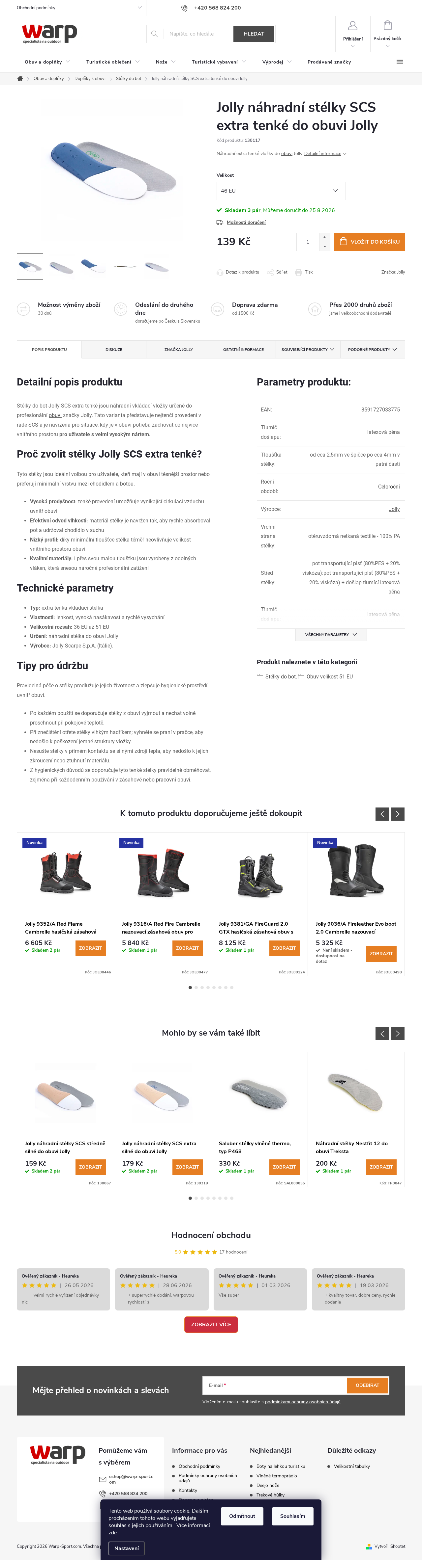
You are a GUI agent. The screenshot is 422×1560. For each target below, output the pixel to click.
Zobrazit (90, 948)
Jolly (394, 509)
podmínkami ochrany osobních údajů (303, 1402)
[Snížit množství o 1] (324, 246)
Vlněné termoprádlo (276, 1476)
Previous (382, 814)
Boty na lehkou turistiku (280, 1466)
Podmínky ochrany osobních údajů (208, 1478)
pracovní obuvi (173, 780)
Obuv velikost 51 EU (330, 677)
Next (398, 814)
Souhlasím (292, 1516)
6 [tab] (220, 987)
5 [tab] (214, 987)
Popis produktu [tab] (49, 349)
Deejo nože (267, 1485)
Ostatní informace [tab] (243, 349)
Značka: (393, 272)
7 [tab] (225, 987)
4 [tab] (208, 987)
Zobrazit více (211, 1324)
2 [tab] (196, 987)
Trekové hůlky (270, 1495)
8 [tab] (231, 987)
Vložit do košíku (375, 242)
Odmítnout (242, 1516)
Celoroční (389, 487)
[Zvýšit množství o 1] (324, 237)
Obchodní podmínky (36, 8)
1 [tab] (190, 987)
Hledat (254, 34)
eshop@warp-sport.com (131, 1479)
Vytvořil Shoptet (390, 1546)
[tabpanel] (65, 904)
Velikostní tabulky (352, 1466)
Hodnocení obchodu (211, 1235)
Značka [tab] (179, 349)
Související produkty (304, 349)
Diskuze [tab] (114, 349)
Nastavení (126, 1548)
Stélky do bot (280, 677)
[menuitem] (47, 62)
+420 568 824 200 (128, 1494)
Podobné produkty (369, 349)
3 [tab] (202, 987)
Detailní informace (322, 153)
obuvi (286, 153)
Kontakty (188, 1490)
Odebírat (367, 1385)
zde (112, 1532)
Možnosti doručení (246, 222)
